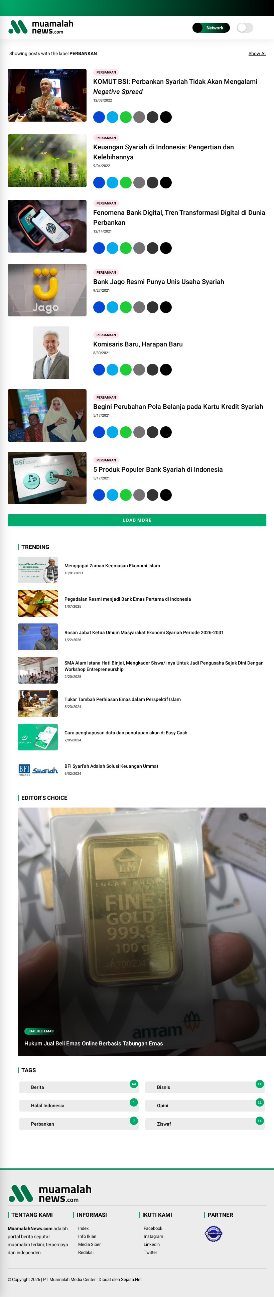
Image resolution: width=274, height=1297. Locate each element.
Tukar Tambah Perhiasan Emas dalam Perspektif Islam (122, 699)
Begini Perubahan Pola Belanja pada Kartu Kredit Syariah (178, 407)
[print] (139, 117)
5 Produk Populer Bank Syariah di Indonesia (158, 469)
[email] (152, 117)
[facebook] (11, 8)
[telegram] (31, 8)
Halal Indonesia (82, 1104)
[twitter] (112, 117)
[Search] (264, 8)
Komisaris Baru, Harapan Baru (138, 344)
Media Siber (89, 1244)
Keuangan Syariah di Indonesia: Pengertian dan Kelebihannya (163, 152)
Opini (209, 1104)
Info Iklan (87, 1236)
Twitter (150, 1252)
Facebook (153, 1228)
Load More (137, 520)
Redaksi (86, 1252)
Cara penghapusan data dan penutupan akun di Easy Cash (125, 732)
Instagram (153, 1236)
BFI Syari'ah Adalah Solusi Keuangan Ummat (111, 766)
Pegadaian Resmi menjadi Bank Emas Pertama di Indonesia (127, 599)
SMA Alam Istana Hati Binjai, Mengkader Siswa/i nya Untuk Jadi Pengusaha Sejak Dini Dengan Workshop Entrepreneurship (164, 666)
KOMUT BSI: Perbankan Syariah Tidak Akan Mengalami (175, 87)
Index (83, 1228)
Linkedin (152, 1244)
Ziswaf (209, 1123)
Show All (257, 53)
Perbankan (106, 72)
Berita (83, 1086)
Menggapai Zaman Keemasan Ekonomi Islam (112, 565)
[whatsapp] (126, 117)
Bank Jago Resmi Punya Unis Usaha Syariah (158, 282)
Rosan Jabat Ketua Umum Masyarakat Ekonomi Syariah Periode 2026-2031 (144, 632)
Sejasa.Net (131, 1279)
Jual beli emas (40, 1031)
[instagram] (21, 8)
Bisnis (209, 1086)
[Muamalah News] (41, 32)
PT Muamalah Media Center (69, 1279)
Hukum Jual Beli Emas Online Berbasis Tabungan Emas (93, 1043)
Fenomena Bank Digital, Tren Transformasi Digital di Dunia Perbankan (179, 217)
